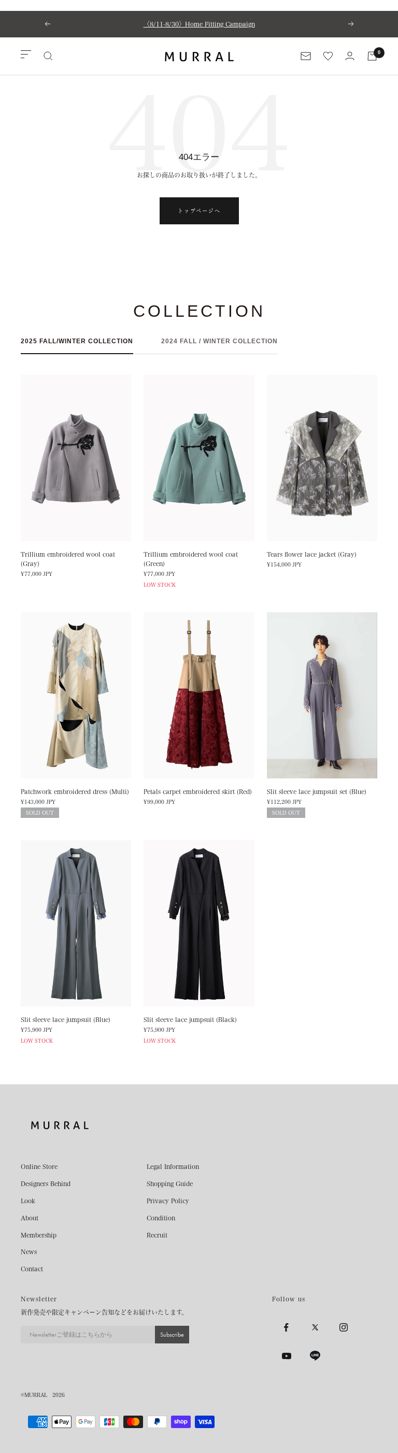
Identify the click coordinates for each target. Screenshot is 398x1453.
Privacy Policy (168, 1201)
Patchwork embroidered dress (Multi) (75, 791)
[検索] (48, 56)
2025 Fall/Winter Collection (77, 341)
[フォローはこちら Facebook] (286, 1327)
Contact (32, 1269)
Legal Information (173, 1166)
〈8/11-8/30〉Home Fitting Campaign (199, 24)
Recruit (157, 1235)
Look (28, 1201)
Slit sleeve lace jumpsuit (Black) (190, 1019)
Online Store (39, 1166)
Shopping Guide (170, 1183)
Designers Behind (45, 1183)
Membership (38, 1235)
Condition (161, 1218)
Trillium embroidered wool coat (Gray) (68, 559)
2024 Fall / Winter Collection (219, 341)
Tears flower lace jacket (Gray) (312, 554)
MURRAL (35, 1394)
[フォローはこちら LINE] (315, 1356)
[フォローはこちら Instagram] (343, 1327)
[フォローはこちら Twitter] (315, 1327)
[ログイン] (349, 55)
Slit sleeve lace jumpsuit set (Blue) (316, 791)
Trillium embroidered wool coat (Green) (191, 559)
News (29, 1251)
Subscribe (172, 1334)
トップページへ (199, 210)
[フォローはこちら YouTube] (286, 1356)
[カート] (372, 56)
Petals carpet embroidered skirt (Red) (198, 791)
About (29, 1218)
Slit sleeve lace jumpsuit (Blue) (65, 1019)
